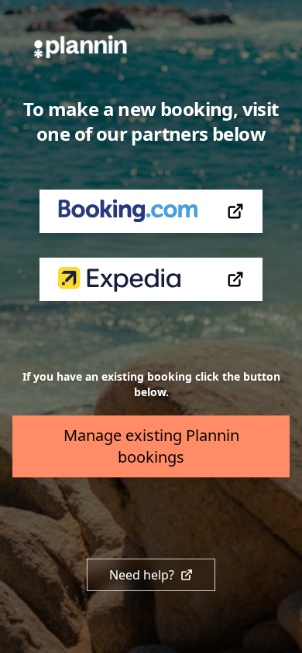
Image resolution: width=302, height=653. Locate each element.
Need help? (141, 574)
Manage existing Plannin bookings (151, 446)
